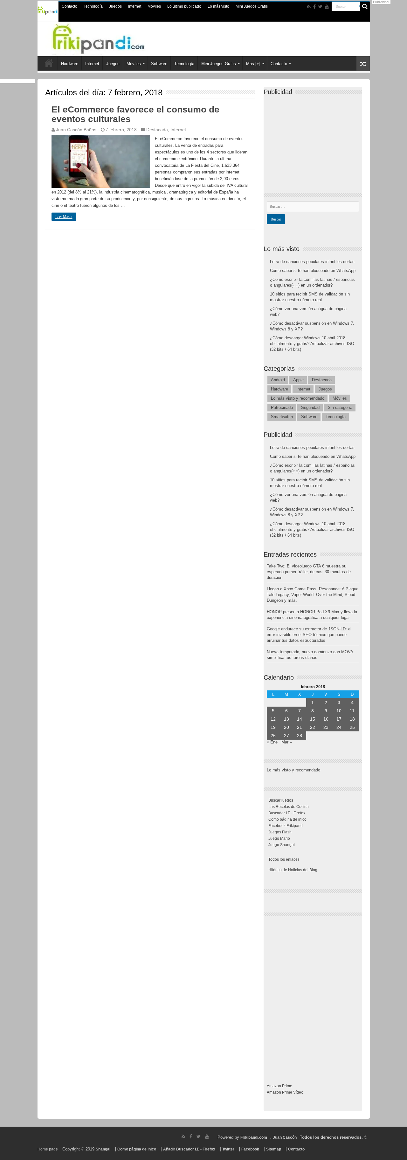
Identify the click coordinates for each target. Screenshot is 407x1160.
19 (273, 727)
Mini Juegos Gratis (252, 6)
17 (338, 719)
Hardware (69, 63)
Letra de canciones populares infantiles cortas (312, 261)
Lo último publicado (184, 6)
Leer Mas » (63, 216)
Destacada (157, 129)
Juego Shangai (281, 845)
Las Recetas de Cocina (288, 806)
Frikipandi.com (253, 1137)
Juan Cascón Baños (76, 129)
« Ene (272, 742)
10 (338, 710)
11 (352, 710)
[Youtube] (326, 6)
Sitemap (273, 1149)
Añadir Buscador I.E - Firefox (189, 1149)
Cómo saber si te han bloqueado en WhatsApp (312, 270)
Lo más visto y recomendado (297, 398)
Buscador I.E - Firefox (286, 813)
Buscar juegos (280, 800)
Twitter (228, 1149)
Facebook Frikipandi (286, 826)
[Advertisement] (314, 138)
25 (352, 727)
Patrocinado (282, 407)
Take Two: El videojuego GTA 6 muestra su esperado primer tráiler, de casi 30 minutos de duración (309, 572)
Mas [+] (253, 63)
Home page (48, 1149)
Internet (134, 6)
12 (273, 719)
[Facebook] (314, 6)
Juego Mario (279, 838)
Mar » (286, 742)
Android (278, 379)
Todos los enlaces (284, 859)
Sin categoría (340, 407)
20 (286, 727)
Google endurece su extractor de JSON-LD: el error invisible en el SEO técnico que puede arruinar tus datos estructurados (309, 635)
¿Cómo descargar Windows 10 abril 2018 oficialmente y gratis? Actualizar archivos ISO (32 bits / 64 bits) (312, 344)
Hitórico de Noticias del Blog (292, 870)
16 (325, 719)
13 (286, 719)
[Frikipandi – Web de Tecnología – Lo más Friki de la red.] (111, 37)
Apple (298, 379)
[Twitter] (320, 6)
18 (352, 719)
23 (325, 727)
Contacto (69, 6)
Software (159, 63)
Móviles (154, 6)
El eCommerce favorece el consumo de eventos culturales (135, 114)
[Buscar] (365, 6)
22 (312, 727)
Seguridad (310, 407)
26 (273, 735)
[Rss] (309, 6)
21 (299, 727)
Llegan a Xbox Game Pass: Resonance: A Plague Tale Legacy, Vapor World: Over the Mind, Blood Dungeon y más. (312, 595)
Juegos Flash (280, 832)
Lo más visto (218, 6)
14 (299, 719)
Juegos (115, 6)
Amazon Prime (279, 1086)
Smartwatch (282, 416)
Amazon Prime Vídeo (285, 1092)
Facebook (250, 1149)
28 (299, 735)
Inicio (49, 63)
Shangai (103, 1149)
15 (312, 719)
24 (338, 727)
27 (286, 735)
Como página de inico (287, 819)
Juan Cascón (285, 1137)
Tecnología (93, 6)
